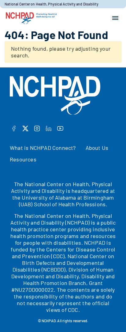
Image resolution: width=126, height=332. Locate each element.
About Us (97, 147)
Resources (23, 159)
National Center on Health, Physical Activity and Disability (51, 4)
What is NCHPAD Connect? (43, 147)
